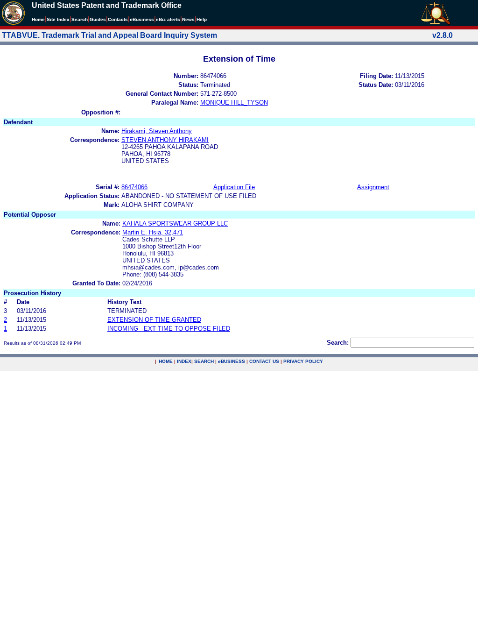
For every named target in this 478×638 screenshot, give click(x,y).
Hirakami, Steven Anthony (156, 131)
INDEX (184, 361)
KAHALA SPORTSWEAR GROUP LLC (175, 223)
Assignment (373, 187)
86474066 (134, 187)
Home (38, 19)
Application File (234, 187)
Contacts (118, 19)
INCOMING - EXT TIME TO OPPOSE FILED (168, 328)
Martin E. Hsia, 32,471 (152, 232)
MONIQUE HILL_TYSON (234, 102)
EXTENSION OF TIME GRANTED (154, 319)
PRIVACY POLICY (303, 361)
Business (142, 19)
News (188, 19)
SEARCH (204, 361)
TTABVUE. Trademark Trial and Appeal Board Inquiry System (109, 35)
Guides (98, 19)
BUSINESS (231, 361)
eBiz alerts (168, 19)
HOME (166, 361)
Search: (338, 342)
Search (79, 19)
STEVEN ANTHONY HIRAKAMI (165, 139)
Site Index (58, 19)
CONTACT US (264, 361)
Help (202, 19)
